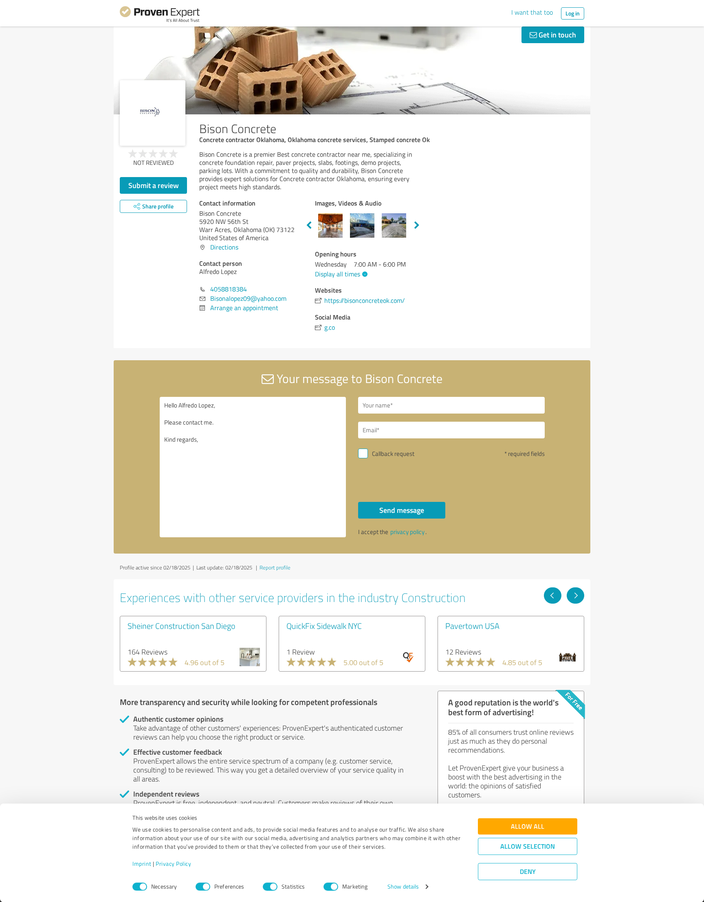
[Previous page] (552, 595)
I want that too (532, 12)
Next (417, 225)
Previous (309, 225)
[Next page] (575, 595)
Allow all (527, 826)
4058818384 (228, 289)
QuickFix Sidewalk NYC (324, 625)
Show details (403, 887)
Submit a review (153, 185)
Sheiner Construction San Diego (181, 625)
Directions (224, 247)
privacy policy (407, 532)
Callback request (393, 453)
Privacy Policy (173, 864)
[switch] (203, 886)
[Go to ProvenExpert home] (160, 15)
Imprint (142, 864)
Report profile (275, 567)
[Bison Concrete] (153, 113)
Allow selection (527, 846)
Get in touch (556, 34)
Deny (528, 871)
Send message (401, 510)
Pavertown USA (472, 625)
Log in (572, 13)
